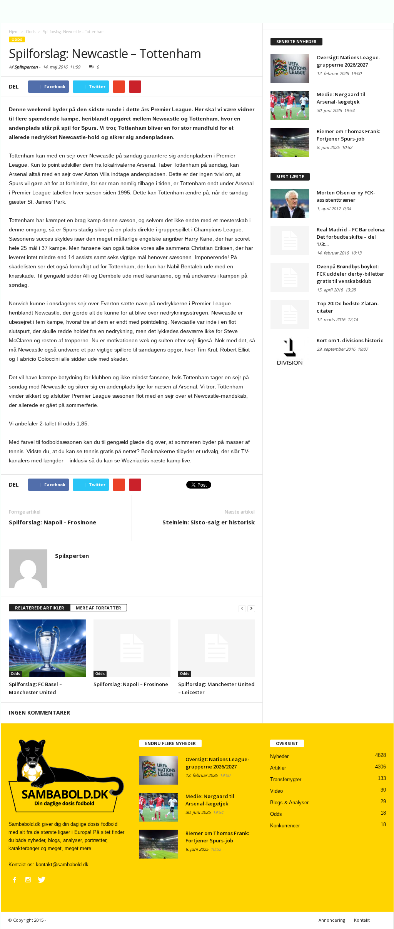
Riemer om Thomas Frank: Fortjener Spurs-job (348, 135)
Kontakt (362, 920)
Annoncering (332, 920)
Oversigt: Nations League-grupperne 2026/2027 (349, 61)
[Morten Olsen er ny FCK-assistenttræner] (289, 203)
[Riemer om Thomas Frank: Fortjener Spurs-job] (289, 142)
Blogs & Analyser (289, 802)
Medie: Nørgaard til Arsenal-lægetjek (341, 98)
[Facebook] (14, 880)
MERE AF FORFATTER (98, 608)
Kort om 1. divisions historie (350, 340)
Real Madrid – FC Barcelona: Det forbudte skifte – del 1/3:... (351, 237)
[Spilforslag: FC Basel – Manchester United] (47, 648)
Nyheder (279, 756)
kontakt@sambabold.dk (62, 864)
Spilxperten (26, 67)
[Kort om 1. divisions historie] (289, 351)
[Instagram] (28, 880)
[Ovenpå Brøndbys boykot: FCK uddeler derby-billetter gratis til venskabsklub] (289, 277)
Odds (17, 39)
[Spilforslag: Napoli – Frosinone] (131, 648)
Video (276, 791)
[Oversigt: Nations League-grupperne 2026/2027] (289, 68)
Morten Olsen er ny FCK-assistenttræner (346, 196)
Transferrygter (285, 779)
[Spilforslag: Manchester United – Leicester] (216, 648)
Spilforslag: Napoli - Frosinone (52, 522)
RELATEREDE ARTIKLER (39, 608)
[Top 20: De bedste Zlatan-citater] (289, 314)
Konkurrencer (285, 826)
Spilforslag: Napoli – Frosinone (130, 684)
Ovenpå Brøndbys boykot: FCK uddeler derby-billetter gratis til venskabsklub (350, 274)
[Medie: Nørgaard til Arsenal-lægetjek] (289, 105)
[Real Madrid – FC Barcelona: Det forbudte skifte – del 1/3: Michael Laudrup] (289, 240)
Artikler (278, 768)
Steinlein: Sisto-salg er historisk (208, 522)
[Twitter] (41, 880)
